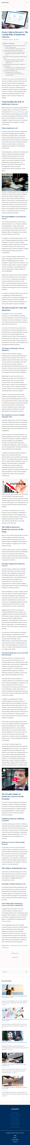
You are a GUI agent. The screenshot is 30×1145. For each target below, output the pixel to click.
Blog (15, 1135)
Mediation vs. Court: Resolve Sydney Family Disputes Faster (14, 1042)
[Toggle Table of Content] (25, 43)
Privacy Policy (15, 1139)
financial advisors (6, 279)
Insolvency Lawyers (7, 39)
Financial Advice (15, 1119)
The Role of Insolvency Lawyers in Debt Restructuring (14, 62)
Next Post (15, 957)
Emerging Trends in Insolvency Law (13, 72)
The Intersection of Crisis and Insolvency (13, 50)
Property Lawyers (15, 1127)
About (15, 1137)
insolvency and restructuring (18, 112)
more (6, 210)
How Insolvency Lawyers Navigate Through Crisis (15, 54)
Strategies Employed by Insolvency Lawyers (15, 59)
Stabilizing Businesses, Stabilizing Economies (15, 67)
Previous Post (15, 953)
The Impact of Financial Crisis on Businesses (15, 52)
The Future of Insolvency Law (11, 70)
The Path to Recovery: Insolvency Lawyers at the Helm (15, 57)
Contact (15, 1142)
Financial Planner (15, 1121)
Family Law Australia (15, 1115)
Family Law (15, 1112)
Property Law (15, 1125)
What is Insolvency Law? (11, 47)
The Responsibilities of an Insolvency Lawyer (15, 48)
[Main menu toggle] (27, 2)
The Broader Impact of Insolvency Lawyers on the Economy (14, 65)
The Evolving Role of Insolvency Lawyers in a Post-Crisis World (15, 74)
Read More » (4, 1004)
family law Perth (15, 1117)
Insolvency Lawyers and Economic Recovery (15, 69)
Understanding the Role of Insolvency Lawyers (14, 45)
